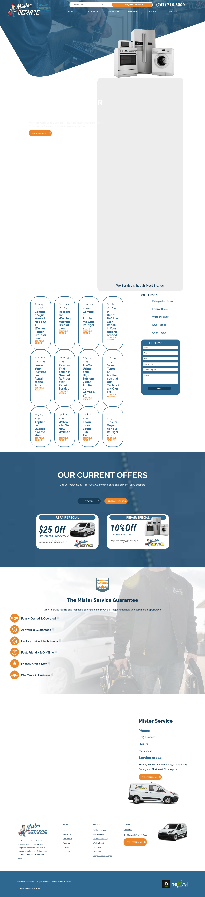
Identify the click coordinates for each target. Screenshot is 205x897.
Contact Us (128, 830)
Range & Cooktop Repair (102, 856)
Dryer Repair (97, 847)
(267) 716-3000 (147, 737)
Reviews (152, 11)
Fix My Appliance (40, 133)
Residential (93, 11)
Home (70, 11)
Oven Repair (97, 851)
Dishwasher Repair (100, 839)
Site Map (67, 881)
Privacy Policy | (57, 881)
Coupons (172, 11)
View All (89, 501)
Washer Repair (98, 843)
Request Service (134, 4)
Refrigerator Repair (100, 830)
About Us (132, 11)
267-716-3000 (86, 484)
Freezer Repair (98, 834)
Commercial (114, 11)
